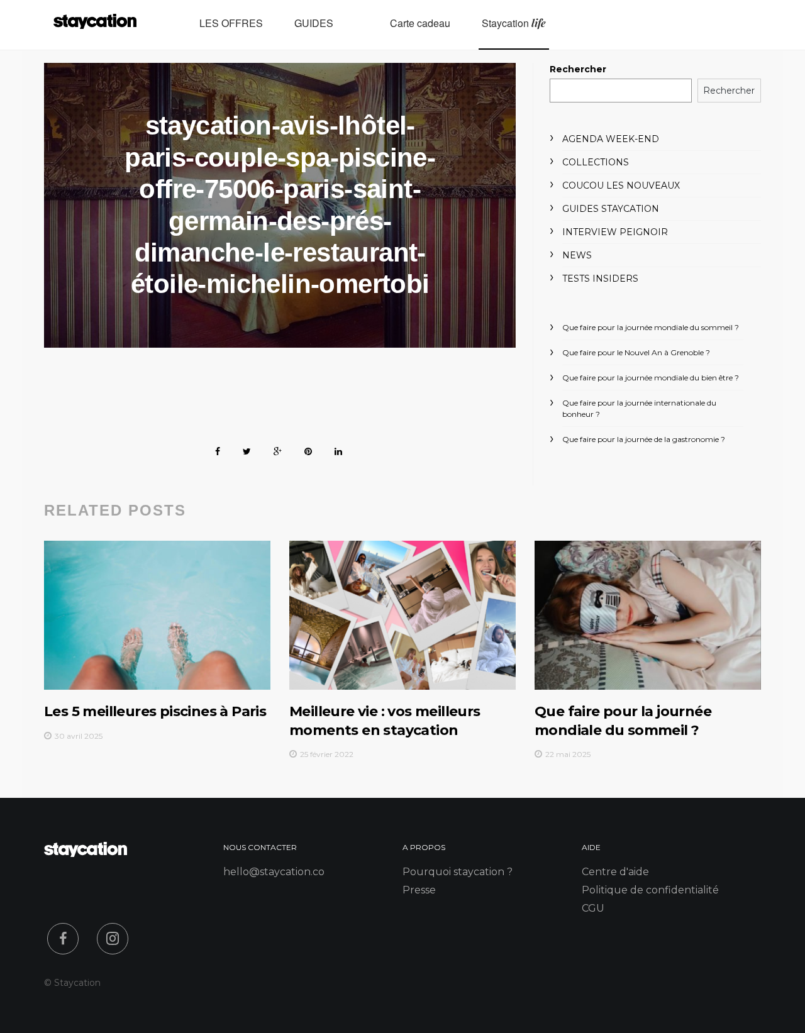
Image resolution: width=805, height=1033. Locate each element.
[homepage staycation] (85, 853)
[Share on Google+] (277, 449)
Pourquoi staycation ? (457, 872)
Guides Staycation (610, 208)
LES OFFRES (231, 23)
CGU (593, 908)
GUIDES (313, 23)
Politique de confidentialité (650, 890)
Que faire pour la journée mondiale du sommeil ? (650, 327)
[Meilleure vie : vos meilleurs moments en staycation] (402, 615)
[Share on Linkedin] (338, 449)
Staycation (514, 23)
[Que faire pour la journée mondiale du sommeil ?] (648, 615)
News (577, 255)
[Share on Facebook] (217, 449)
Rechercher (578, 69)
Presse (419, 890)
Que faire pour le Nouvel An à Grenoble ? (636, 352)
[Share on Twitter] (246, 449)
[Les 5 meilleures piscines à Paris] (157, 615)
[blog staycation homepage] (94, 25)
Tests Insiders (600, 278)
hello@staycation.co (274, 872)
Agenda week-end (610, 139)
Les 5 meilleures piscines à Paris (155, 711)
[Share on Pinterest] (308, 449)
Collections (595, 162)
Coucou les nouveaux (621, 185)
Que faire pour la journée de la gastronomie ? (643, 439)
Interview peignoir (615, 232)
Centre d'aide (615, 872)
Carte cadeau (420, 23)
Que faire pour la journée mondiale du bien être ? (650, 377)
